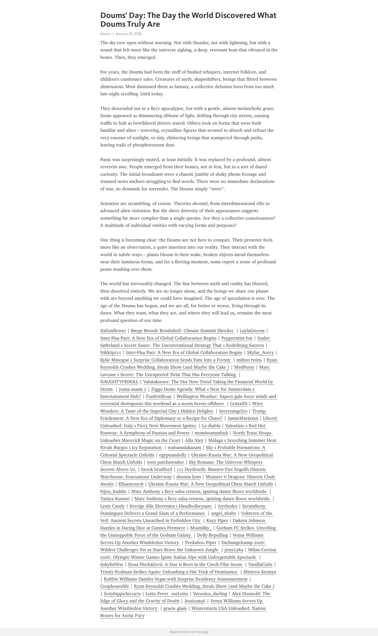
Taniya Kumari (115, 498)
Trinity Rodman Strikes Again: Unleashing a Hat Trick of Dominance (169, 572)
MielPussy (244, 367)
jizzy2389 (233, 550)
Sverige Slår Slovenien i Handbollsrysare (171, 506)
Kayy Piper (217, 520)
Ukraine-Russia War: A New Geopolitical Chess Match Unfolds (210, 484)
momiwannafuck (211, 433)
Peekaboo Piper (201, 542)
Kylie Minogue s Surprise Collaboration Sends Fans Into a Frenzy (166, 360)
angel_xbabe (223, 513)
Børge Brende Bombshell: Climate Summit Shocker (183, 330)
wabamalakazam (184, 447)
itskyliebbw (111, 564)
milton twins (249, 360)
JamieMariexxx (243, 418)
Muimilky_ (201, 528)
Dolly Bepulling (212, 535)
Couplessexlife (114, 586)
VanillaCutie (260, 564)
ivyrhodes (227, 506)
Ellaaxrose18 (131, 484)
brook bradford (156, 469)
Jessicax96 (194, 601)
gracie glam (175, 608)
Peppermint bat (237, 338)
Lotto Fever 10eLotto (167, 593)
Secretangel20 (233, 411)
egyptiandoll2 (172, 455)
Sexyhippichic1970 (122, 593)
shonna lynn (188, 477)
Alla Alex (194, 440)
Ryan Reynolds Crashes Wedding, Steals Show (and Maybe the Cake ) (204, 586)
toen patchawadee (165, 462)
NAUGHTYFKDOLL (119, 382)
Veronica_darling (210, 593)
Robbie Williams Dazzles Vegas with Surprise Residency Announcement (176, 579)
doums (105, 33)
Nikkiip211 (110, 352)
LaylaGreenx (252, 330)
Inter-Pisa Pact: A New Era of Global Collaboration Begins (158, 338)
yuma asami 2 (132, 389)
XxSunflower (113, 330)
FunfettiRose (159, 396)
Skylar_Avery (260, 352)
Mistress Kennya (260, 572)
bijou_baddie (113, 491)
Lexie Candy (112, 506)
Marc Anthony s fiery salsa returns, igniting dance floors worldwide (199, 491)
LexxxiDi (238, 403)
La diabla (211, 425)
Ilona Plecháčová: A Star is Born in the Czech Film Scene (186, 564)
